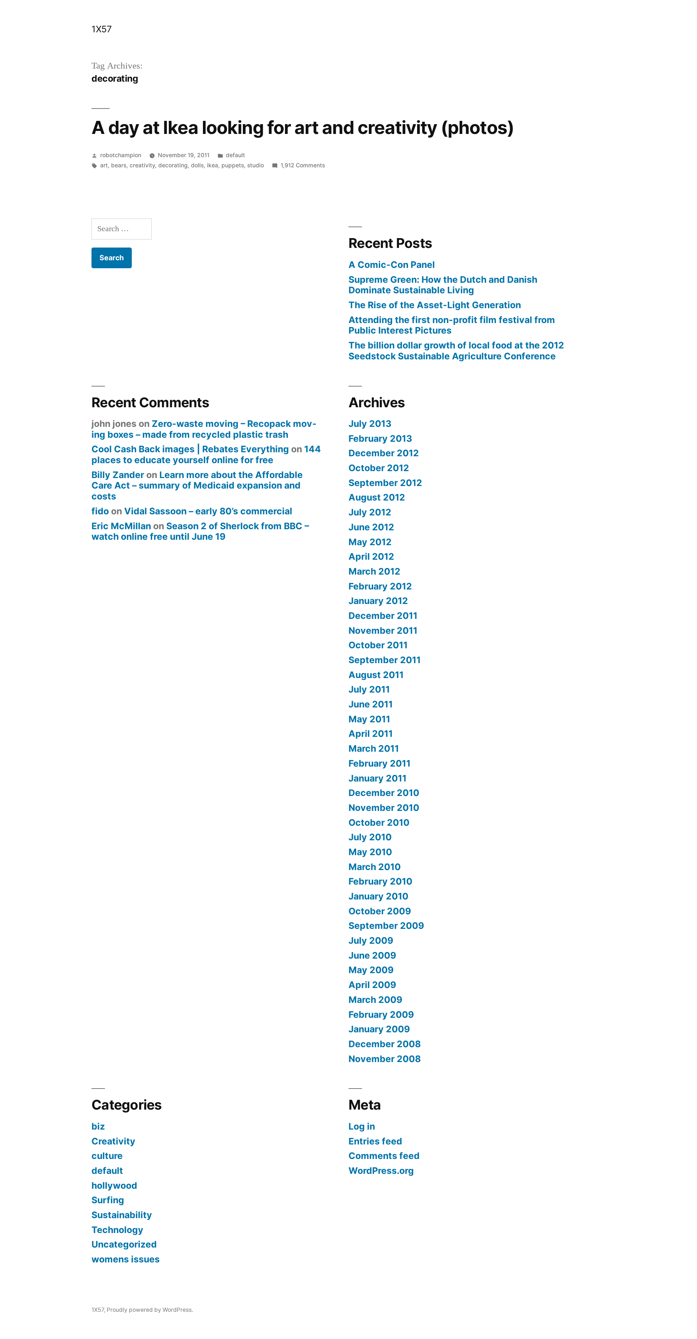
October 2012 (378, 467)
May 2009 (371, 969)
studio (255, 165)
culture (107, 1155)
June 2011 (370, 704)
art (104, 165)
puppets (232, 165)
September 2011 (384, 659)
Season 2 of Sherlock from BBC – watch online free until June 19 (200, 531)
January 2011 (377, 778)
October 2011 (378, 645)
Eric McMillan (121, 526)
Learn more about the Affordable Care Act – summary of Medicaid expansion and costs (197, 485)
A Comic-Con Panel (391, 264)
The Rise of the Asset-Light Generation (434, 304)
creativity (142, 165)
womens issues (125, 1259)
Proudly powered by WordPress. (150, 1309)
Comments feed (384, 1155)
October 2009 (379, 911)
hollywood (114, 1185)
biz (98, 1126)
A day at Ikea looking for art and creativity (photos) (302, 127)
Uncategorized (124, 1244)
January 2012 (378, 600)
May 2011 (369, 719)
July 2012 (369, 512)
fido (100, 511)
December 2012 (383, 453)
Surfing (107, 1200)
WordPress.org (381, 1170)
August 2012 (376, 497)
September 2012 (385, 482)
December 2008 (384, 1043)
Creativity (113, 1141)
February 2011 (379, 763)
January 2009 (379, 1029)
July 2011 (369, 689)
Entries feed (375, 1141)
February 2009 (381, 1014)
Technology (117, 1229)
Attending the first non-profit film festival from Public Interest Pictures (451, 325)
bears (118, 165)
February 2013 (380, 438)
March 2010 (374, 866)
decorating (173, 165)
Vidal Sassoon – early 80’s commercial (208, 511)
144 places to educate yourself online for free (206, 454)
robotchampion (120, 155)
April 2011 (370, 733)
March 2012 (374, 571)
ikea (212, 165)
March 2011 (373, 748)
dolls (197, 165)
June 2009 (372, 955)
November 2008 (384, 1058)
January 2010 (378, 896)
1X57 (101, 29)
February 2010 (380, 881)
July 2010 (370, 837)
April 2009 (372, 984)
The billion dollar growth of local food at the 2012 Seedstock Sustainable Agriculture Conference (456, 351)
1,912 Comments (303, 165)
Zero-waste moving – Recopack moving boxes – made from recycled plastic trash (204, 429)
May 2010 (370, 851)
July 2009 (370, 940)
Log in (361, 1126)
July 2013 (369, 423)
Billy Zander (117, 474)
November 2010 (383, 807)
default (235, 155)
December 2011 (382, 615)
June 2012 (371, 527)
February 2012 (380, 586)
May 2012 (370, 541)
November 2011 (382, 630)
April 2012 (371, 556)
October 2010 (378, 822)
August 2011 (376, 674)
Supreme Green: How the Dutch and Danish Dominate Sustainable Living (442, 285)
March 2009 (375, 999)
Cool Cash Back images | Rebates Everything (190, 449)
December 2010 (383, 792)
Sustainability (121, 1214)
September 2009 (386, 925)
